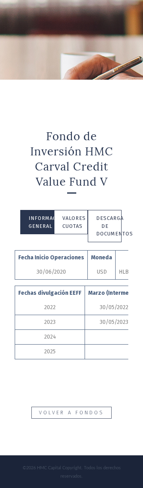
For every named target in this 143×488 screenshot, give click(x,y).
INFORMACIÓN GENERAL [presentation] (41, 222)
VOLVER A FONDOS (71, 412)
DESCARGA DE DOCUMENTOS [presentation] (108, 226)
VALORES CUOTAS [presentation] (74, 222)
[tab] (37, 222)
